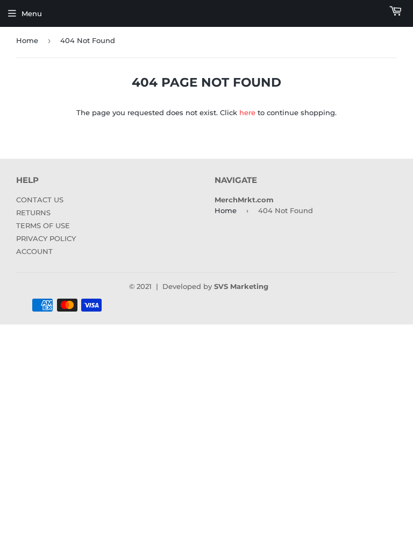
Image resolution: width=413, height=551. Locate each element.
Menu (32, 13)
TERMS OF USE (43, 225)
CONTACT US (39, 199)
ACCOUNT (34, 251)
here (247, 112)
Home (27, 40)
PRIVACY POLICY (46, 238)
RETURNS (33, 212)
